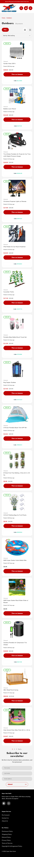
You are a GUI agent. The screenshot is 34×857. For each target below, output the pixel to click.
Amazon (5, 61)
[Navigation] (30, 8)
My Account (5, 815)
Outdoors (9, 18)
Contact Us (5, 818)
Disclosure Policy (7, 831)
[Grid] (25, 30)
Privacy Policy (6, 840)
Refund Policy (6, 837)
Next (19, 749)
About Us (5, 821)
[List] (30, 30)
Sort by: (5, 35)
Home (3, 18)
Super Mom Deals (11, 851)
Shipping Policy (7, 834)
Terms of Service (7, 843)
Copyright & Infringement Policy (12, 846)
